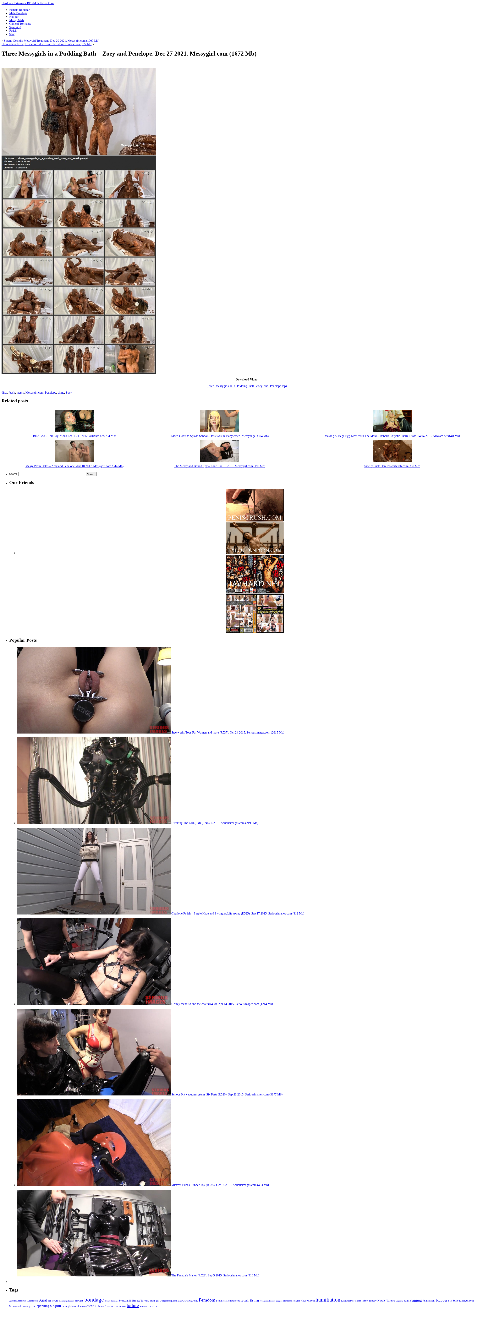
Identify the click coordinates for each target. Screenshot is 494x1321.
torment (122, 1306)
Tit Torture (99, 1306)
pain (406, 1300)
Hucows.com (308, 1300)
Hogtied (296, 1301)
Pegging (415, 1300)
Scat (450, 1301)
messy (20, 392)
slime (61, 392)
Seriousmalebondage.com (22, 1306)
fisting (254, 1300)
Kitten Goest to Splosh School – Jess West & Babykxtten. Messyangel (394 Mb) (220, 436)
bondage (94, 1299)
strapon (55, 1306)
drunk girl (154, 1301)
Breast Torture (140, 1300)
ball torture (53, 1301)
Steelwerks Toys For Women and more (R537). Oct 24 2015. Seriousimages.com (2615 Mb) (227, 732)
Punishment (429, 1300)
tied (90, 1306)
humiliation (328, 1300)
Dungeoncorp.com (168, 1300)
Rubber (441, 1300)
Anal (43, 1300)
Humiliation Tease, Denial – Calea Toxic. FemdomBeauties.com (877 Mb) (47, 44)
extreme (193, 1300)
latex (365, 1300)
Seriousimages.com (463, 1300)
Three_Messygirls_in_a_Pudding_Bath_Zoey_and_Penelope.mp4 (247, 386)
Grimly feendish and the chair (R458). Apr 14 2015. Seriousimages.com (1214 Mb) (222, 1004)
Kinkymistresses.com (351, 1301)
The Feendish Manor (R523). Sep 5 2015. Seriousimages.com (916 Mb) (215, 1275)
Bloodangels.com (66, 1301)
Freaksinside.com (267, 1301)
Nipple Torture (386, 1300)
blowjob (79, 1300)
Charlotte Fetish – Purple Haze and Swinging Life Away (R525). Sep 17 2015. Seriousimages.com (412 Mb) (237, 913)
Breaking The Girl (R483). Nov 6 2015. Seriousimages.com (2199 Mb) (214, 823)
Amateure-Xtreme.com (27, 1300)
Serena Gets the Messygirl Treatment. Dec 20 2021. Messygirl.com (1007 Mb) (51, 40)
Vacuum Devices (148, 1306)
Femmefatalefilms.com (228, 1300)
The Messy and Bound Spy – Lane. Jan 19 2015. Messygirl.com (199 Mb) (219, 466)
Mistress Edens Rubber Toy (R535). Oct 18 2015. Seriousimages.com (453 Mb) (220, 1185)
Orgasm (399, 1301)
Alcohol (13, 1301)
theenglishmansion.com (74, 1306)
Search (13, 474)
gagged (279, 1301)
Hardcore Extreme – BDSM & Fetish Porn (28, 3)
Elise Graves (183, 1301)
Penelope (50, 392)
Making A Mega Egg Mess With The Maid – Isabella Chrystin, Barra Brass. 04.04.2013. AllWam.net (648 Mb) (392, 436)
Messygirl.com (34, 392)
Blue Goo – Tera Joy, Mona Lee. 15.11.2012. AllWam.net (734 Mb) (74, 436)
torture (133, 1305)
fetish (11, 392)
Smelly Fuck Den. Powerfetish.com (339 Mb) (392, 466)
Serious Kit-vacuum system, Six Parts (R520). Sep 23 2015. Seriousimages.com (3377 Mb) (227, 1094)
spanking (43, 1306)
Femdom (207, 1299)
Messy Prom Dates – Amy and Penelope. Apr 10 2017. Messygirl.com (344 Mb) (74, 466)
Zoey (69, 392)
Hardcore (287, 1300)
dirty (4, 392)
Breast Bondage (111, 1301)
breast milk (125, 1300)
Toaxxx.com (111, 1306)
